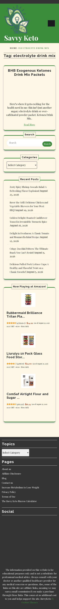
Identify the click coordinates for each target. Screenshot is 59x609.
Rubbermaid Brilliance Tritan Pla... (24, 314)
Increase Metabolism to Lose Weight (20, 487)
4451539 (20, 363)
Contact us (7, 482)
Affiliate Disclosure (11, 473)
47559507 (21, 323)
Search (47, 143)
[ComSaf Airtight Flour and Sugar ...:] (28, 381)
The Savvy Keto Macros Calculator (19, 501)
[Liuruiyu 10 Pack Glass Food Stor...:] (28, 340)
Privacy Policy (9, 491)
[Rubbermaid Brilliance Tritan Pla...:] (28, 300)
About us (6, 469)
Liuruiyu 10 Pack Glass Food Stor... (24, 355)
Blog (4, 478)
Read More (29, 124)
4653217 (20, 404)
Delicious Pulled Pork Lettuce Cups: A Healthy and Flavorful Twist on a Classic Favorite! (29, 268)
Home (13, 48)
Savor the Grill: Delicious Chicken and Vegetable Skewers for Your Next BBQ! (29, 206)
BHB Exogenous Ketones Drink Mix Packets (29, 73)
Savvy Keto (21, 37)
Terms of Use (8, 496)
